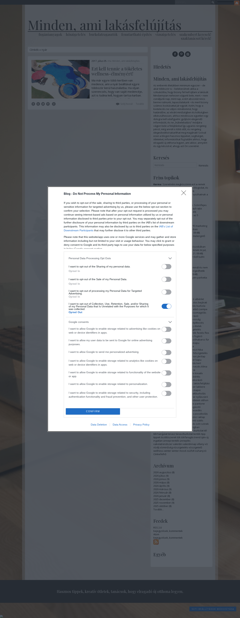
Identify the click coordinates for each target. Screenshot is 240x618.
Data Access (120, 424)
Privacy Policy (141, 424)
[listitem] (120, 258)
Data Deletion (99, 424)
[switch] (166, 266)
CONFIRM (93, 411)
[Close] (184, 194)
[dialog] (120, 309)
